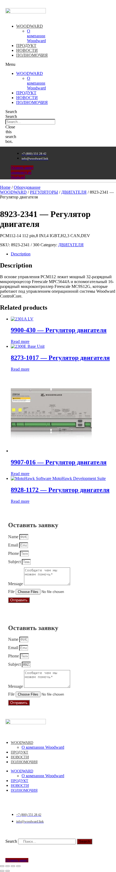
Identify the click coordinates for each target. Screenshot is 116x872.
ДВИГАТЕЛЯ (74, 192)
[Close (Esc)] (2, 866)
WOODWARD (29, 26)
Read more (20, 341)
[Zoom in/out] (18, 866)
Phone (14, 553)
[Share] (7, 866)
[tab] (63, 254)
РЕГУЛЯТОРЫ (44, 192)
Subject (15, 561)
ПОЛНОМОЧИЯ (32, 55)
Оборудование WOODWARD (20, 189)
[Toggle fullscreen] (13, 866)
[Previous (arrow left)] (2, 871)
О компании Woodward (36, 36)
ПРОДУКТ (26, 45)
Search (11, 116)
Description (20, 254)
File (12, 591)
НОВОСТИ (27, 50)
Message (16, 583)
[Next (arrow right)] (7, 871)
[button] (13, 64)
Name (13, 536)
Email (13, 545)
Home (5, 187)
